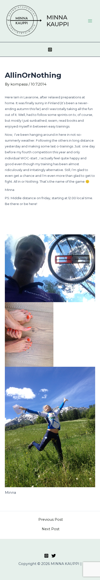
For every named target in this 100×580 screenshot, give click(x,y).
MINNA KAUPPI (58, 21)
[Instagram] (50, 49)
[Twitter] (53, 556)
